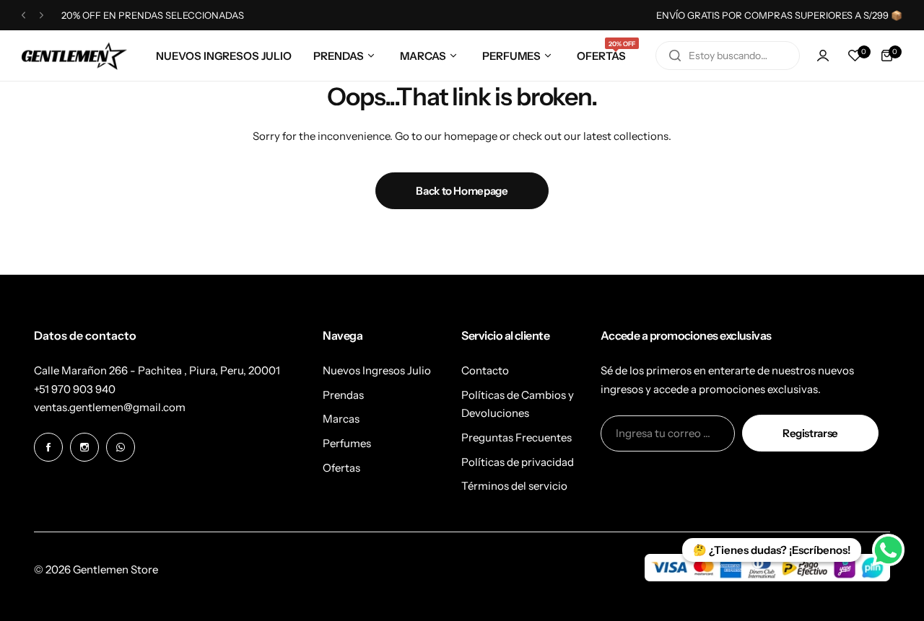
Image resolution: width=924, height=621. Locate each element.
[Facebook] (48, 447)
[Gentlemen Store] (74, 56)
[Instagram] (84, 447)
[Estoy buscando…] (675, 55)
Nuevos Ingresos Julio (377, 370)
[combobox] (727, 55)
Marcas (341, 419)
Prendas (343, 395)
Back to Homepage (461, 191)
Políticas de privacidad (517, 462)
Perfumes (347, 443)
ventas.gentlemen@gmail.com (110, 407)
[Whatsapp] (120, 447)
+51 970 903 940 (75, 389)
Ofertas (341, 468)
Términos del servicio (514, 486)
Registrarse (810, 433)
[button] (23, 15)
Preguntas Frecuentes (516, 437)
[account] (823, 55)
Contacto (485, 370)
